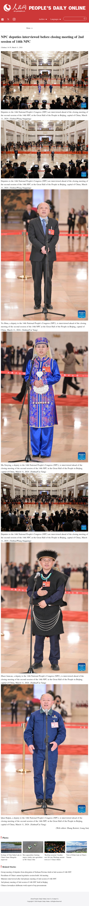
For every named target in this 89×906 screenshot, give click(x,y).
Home (28, 28)
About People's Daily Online (38, 899)
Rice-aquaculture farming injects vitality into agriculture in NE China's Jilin (33, 857)
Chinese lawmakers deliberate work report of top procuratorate (23, 885)
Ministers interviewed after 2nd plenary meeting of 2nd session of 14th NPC (29, 878)
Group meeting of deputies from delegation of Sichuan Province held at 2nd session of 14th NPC (36, 872)
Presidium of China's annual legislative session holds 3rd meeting (24, 875)
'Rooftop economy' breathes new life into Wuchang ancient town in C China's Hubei (54, 857)
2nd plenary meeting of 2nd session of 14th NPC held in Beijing (24, 882)
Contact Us (55, 899)
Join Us (49, 899)
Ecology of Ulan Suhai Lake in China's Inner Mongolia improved (11, 857)
